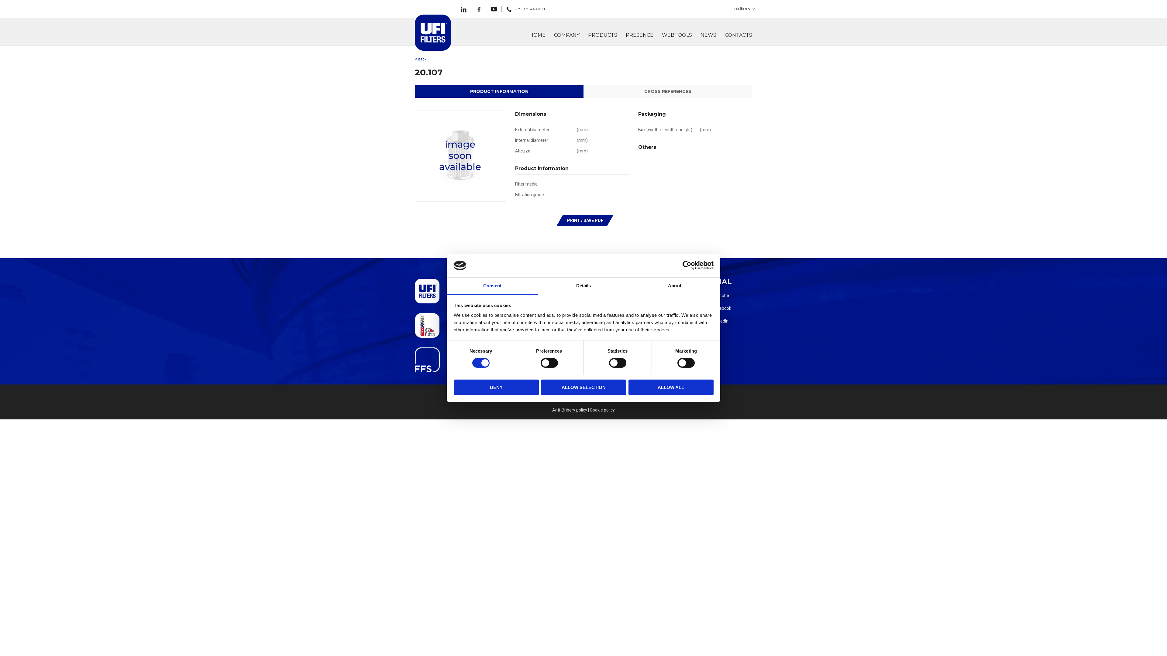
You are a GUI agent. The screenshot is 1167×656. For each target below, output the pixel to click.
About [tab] (674, 285)
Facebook (722, 308)
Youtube (721, 295)
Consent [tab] (492, 285)
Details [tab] (583, 285)
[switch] (549, 363)
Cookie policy (602, 410)
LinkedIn (720, 321)
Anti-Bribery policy (569, 410)
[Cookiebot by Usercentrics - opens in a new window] (687, 265)
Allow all (671, 387)
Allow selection (584, 387)
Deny (496, 387)
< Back (420, 59)
